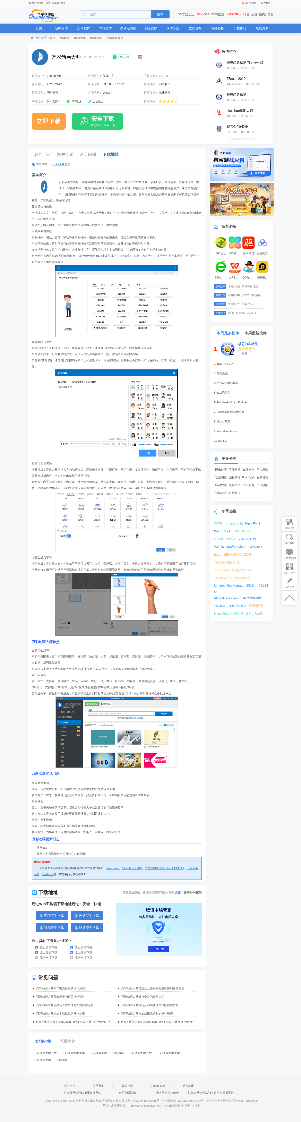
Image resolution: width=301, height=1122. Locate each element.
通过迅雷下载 (48, 947)
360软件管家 (235, 253)
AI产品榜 (250, 3)
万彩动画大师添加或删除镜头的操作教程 (147, 1013)
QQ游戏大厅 (249, 277)
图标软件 (234, 477)
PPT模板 (262, 485)
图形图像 (80, 37)
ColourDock (222, 531)
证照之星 (236, 523)
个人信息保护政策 (167, 1092)
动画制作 (96, 37)
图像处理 (221, 469)
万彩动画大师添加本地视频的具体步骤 (60, 1013)
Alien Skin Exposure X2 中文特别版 (238, 598)
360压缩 (251, 312)
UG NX (222, 440)
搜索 (160, 14)
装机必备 (217, 28)
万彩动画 (118, 1053)
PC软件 (65, 37)
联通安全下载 (89, 927)
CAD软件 (221, 485)
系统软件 (150, 28)
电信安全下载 (54, 915)
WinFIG (221, 523)
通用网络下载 (48, 957)
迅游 (255, 286)
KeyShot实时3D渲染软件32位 (233, 570)
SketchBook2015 (132, 868)
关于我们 (98, 1085)
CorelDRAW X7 (225, 539)
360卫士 (221, 253)
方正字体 (242, 304)
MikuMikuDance (226, 431)
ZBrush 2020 (248, 539)
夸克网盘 (241, 312)
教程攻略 (195, 28)
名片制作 (234, 493)
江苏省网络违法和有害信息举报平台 (211, 1092)
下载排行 (239, 28)
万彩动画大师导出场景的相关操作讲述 (60, 996)
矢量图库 (234, 485)
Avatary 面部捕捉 (227, 383)
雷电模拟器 (262, 277)
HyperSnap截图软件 (229, 613)
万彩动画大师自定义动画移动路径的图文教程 (150, 1005)
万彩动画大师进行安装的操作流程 (142, 996)
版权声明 (127, 1085)
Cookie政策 (157, 1085)
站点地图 (188, 1085)
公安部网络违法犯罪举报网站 (82, 1092)
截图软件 (248, 469)
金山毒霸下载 (48, 952)
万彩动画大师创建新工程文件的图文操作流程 (65, 1005)
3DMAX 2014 (225, 363)
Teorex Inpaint (226, 562)
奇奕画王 (222, 373)
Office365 (203, 14)
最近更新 (262, 28)
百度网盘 (262, 253)
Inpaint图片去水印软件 (233, 555)
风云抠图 (256, 606)
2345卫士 (253, 304)
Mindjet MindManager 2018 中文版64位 (241, 586)
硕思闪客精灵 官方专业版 (251, 344)
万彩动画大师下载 (45, 1053)
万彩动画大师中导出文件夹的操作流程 (60, 988)
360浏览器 (218, 14)
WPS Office (234, 14)
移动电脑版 (128, 28)
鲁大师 (232, 304)
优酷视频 (256, 295)
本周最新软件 (255, 333)
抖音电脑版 (234, 295)
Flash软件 (248, 477)
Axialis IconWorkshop (230, 546)
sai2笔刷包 (223, 392)
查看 (244, 353)
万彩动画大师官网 (73, 1053)
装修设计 (221, 493)
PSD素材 (248, 485)
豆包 (254, 14)
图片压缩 (262, 469)
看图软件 (234, 469)
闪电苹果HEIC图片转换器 (230, 606)
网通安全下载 (89, 915)
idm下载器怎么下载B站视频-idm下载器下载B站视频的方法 (73, 1021)
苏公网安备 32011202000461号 (183, 1100)
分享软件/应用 (193, 892)
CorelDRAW (242, 531)
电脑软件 (61, 28)
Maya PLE (223, 421)
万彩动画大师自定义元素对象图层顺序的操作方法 (152, 988)
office (231, 312)
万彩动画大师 (61, 164)
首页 (39, 28)
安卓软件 (83, 28)
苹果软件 (105, 28)
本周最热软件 (228, 333)
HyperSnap (255, 546)
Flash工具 (48, 874)
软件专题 (172, 28)
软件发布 (266, 3)
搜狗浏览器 (266, 14)
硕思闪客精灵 (254, 613)
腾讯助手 (247, 286)
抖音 (246, 14)
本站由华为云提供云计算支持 (182, 1105)
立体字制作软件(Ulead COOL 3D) (164, 868)
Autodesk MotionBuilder (231, 402)
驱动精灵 (248, 253)
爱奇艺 (245, 295)
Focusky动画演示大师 (230, 411)
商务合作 (69, 1085)
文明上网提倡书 (129, 1092)
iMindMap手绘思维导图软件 (232, 578)
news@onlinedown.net (146, 1105)
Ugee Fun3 (252, 523)
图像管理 (262, 477)
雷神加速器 (234, 286)
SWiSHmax (113, 868)
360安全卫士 (186, 14)
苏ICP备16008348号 (146, 1100)
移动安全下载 (54, 927)
